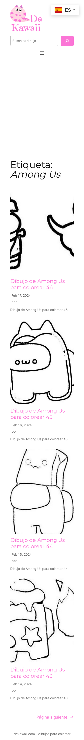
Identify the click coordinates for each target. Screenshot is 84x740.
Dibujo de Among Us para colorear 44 (37, 543)
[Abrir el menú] (42, 53)
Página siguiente (55, 717)
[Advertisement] (42, 107)
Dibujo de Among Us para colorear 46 (37, 284)
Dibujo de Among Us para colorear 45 (37, 414)
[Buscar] (67, 41)
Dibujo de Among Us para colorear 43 (37, 673)
